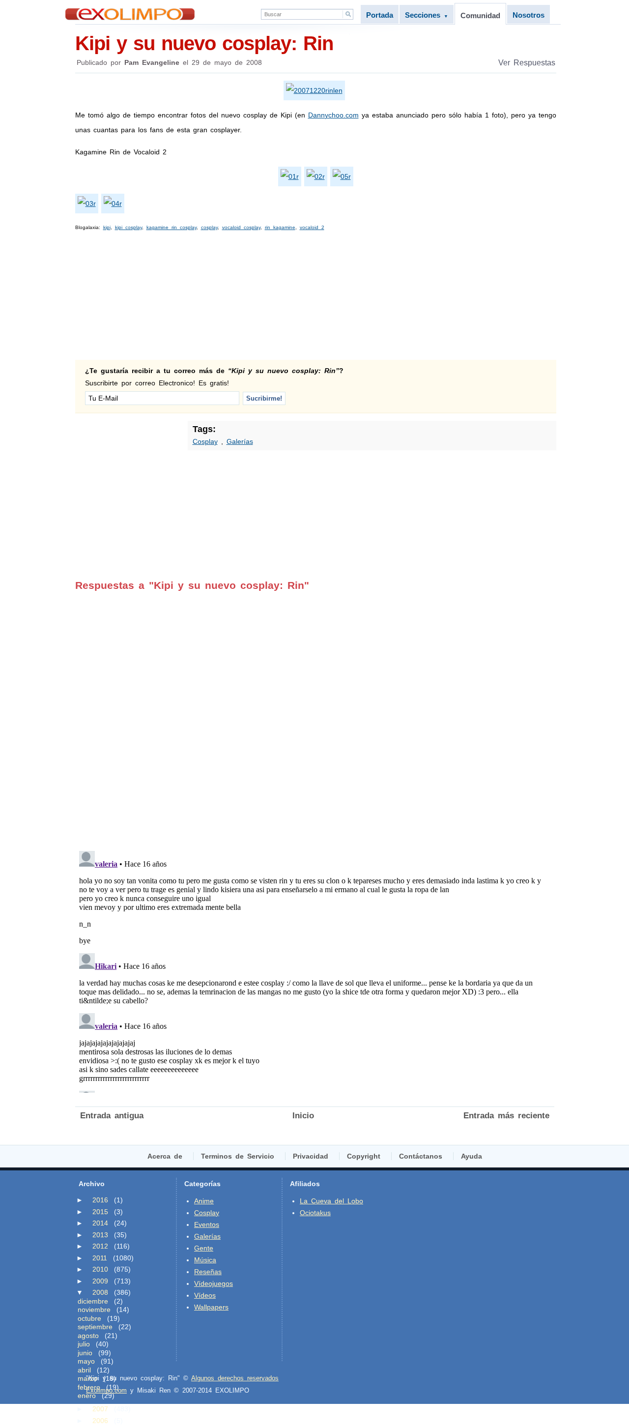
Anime (204, 1201)
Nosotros (528, 15)
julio (84, 1344)
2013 (100, 1235)
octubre (89, 1318)
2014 (100, 1223)
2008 (100, 1292)
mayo (86, 1361)
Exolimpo (130, 14)
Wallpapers (211, 1307)
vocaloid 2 (312, 227)
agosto (88, 1336)
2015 (100, 1212)
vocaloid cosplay (241, 227)
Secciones (426, 15)
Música (205, 1260)
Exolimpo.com (106, 1390)
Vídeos (205, 1295)
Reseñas (208, 1272)
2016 (100, 1200)
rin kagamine (280, 227)
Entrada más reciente (506, 1115)
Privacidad (310, 1156)
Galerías (240, 441)
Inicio (303, 1115)
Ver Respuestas (526, 62)
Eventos (206, 1224)
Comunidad (480, 15)
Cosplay (205, 441)
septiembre (95, 1327)
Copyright (363, 1156)
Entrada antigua (111, 1115)
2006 (100, 1421)
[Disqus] (314, 714)
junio (85, 1353)
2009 (100, 1281)
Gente (203, 1248)
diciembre (93, 1301)
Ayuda (471, 1156)
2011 (99, 1258)
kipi (107, 227)
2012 (100, 1246)
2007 (100, 1409)
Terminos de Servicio (237, 1156)
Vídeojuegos (213, 1283)
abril (84, 1370)
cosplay (209, 227)
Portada (379, 15)
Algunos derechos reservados (235, 1378)
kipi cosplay (128, 227)
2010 (100, 1269)
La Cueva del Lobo (331, 1201)
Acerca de (164, 1156)
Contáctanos (420, 1156)
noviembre (94, 1309)
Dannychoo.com (333, 115)
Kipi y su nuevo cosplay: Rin (204, 43)
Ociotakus (315, 1213)
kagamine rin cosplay (171, 227)
